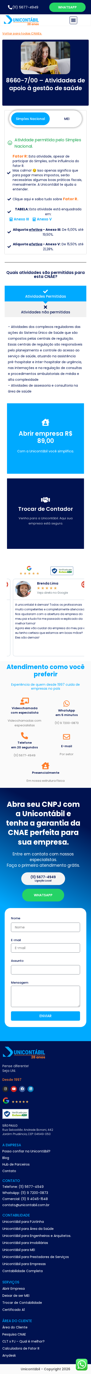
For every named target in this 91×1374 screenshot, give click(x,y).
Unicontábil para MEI (18, 1249)
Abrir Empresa (13, 1288)
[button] (73, 20)
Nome (15, 918)
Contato (9, 1171)
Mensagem (19, 983)
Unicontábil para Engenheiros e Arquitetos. (36, 1235)
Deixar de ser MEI (15, 1295)
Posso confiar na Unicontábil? (26, 1151)
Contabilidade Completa (22, 1271)
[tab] (45, 293)
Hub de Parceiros (16, 1164)
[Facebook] (22, 1089)
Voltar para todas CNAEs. (22, 33)
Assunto (17, 961)
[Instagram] (5, 1089)
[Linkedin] (31, 1089)
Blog (5, 1157)
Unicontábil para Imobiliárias (25, 1242)
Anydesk (9, 1355)
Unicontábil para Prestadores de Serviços (35, 1257)
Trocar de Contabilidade (22, 1302)
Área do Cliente (15, 1327)
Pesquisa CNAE (14, 1334)
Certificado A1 (13, 1309)
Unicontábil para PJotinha (23, 1221)
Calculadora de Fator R (20, 1348)
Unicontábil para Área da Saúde (28, 1228)
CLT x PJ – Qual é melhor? (23, 1341)
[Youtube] (14, 1089)
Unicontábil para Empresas (24, 1264)
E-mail (16, 940)
